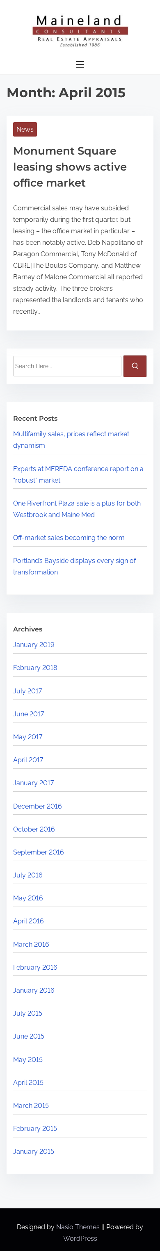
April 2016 (28, 921)
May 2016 (28, 898)
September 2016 (38, 852)
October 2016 (34, 829)
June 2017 (28, 714)
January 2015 (33, 1151)
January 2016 (34, 990)
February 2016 (35, 967)
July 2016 (28, 875)
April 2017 (28, 760)
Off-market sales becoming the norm (69, 538)
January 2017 (33, 783)
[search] (135, 366)
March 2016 (31, 944)
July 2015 (27, 1013)
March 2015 (31, 1106)
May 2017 (27, 737)
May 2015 (28, 1060)
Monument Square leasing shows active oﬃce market (70, 166)
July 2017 (27, 691)
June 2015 (28, 1036)
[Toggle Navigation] (80, 64)
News (25, 129)
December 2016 (37, 806)
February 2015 (35, 1129)
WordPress (80, 1238)
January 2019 (34, 645)
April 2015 (28, 1083)
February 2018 (35, 668)
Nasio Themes (78, 1227)
